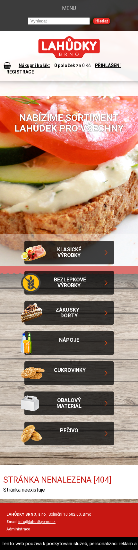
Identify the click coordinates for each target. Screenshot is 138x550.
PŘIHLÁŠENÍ (108, 65)
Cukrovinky (70, 370)
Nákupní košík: (34, 65)
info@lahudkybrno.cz (37, 522)
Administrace (18, 529)
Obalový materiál (69, 403)
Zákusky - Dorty (69, 313)
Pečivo (69, 430)
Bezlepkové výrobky (70, 282)
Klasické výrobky (69, 252)
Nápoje (69, 340)
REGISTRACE (20, 71)
